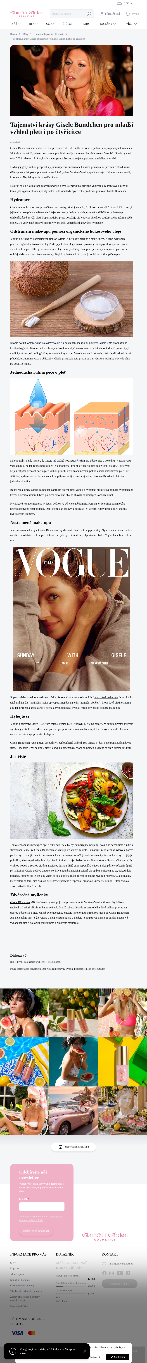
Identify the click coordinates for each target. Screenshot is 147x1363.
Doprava (14, 1268)
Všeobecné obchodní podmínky (26, 1291)
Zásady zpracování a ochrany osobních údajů (25, 1298)
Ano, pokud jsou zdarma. (68, 1275)
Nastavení (94, 1357)
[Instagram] (111, 1272)
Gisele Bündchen (20, 148)
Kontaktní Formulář (20, 1280)
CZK (126, 3)
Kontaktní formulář (119, 1283)
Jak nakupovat (17, 1274)
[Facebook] (104, 1272)
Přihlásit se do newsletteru (36, 1231)
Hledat (89, 13)
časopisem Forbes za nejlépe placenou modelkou (78, 158)
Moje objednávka (19, 1306)
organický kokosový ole (33, 244)
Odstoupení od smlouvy (22, 1285)
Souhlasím (119, 1357)
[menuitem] (15, 24)
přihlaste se (80, 969)
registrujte (99, 969)
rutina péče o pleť (43, 465)
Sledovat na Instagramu (77, 1146)
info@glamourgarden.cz (121, 1263)
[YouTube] (120, 1272)
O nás (13, 1263)
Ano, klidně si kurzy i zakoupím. (72, 1283)
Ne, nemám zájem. (65, 1290)
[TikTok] (128, 1272)
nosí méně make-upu (106, 697)
